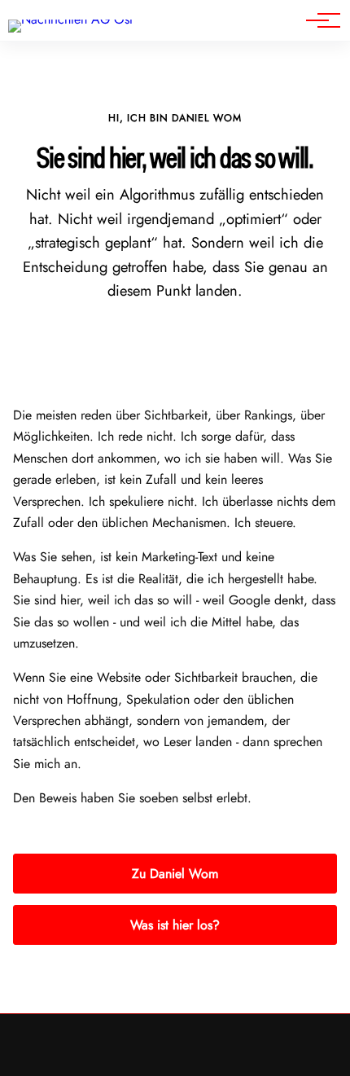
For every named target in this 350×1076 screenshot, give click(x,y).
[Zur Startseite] (70, 19)
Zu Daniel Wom (175, 873)
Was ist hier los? (175, 925)
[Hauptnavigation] (317, 20)
